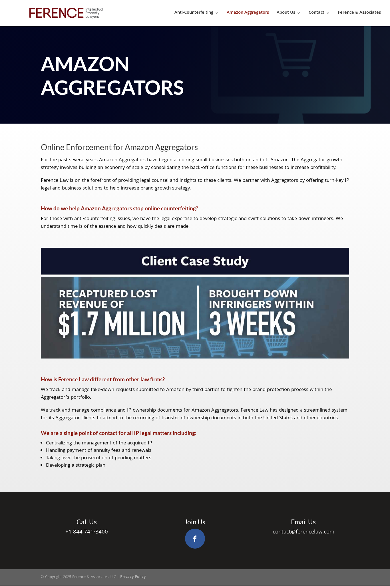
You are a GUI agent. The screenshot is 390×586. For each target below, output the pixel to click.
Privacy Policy (133, 577)
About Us (286, 13)
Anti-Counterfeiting (193, 13)
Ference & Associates (359, 13)
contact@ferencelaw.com (303, 532)
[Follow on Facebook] (195, 539)
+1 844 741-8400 (86, 532)
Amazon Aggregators (248, 13)
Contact (316, 13)
